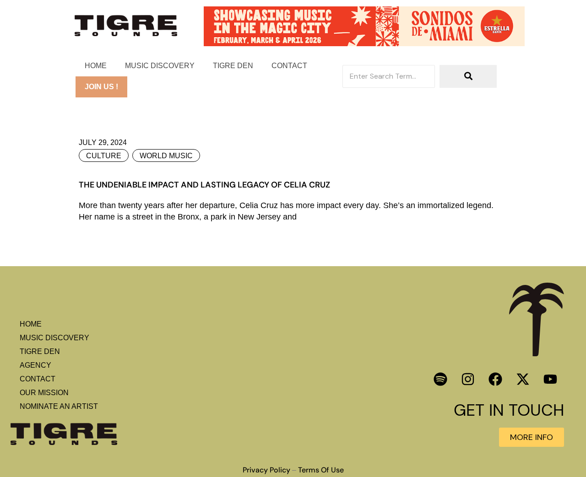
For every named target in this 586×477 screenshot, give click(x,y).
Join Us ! (101, 87)
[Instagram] (468, 379)
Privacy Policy (266, 470)
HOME (96, 66)
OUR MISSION (44, 393)
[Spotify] (440, 379)
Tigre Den (233, 66)
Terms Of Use (321, 470)
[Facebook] (495, 379)
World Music (166, 156)
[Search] (468, 76)
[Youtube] (550, 379)
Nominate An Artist (59, 406)
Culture (103, 156)
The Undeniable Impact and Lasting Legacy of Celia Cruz (204, 184)
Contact (289, 66)
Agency (35, 365)
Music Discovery (160, 66)
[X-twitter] (523, 379)
